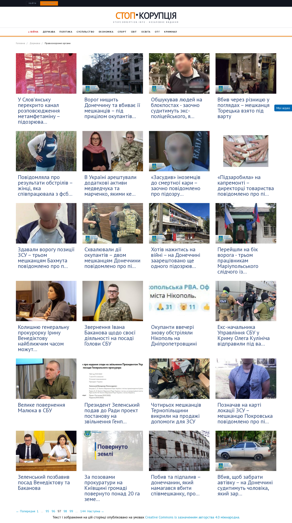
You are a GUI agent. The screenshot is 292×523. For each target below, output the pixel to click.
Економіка (106, 32)
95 (47, 511)
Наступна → (95, 511)
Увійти (32, 3)
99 (71, 511)
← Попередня (25, 511)
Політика (65, 32)
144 (83, 511)
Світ (134, 32)
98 (65, 511)
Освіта (145, 32)
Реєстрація (49, 3)
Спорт (122, 32)
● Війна (33, 32)
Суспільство (85, 32)
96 (53, 511)
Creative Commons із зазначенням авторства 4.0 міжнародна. (192, 517)
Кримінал (170, 32)
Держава (49, 32)
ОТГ (157, 32)
